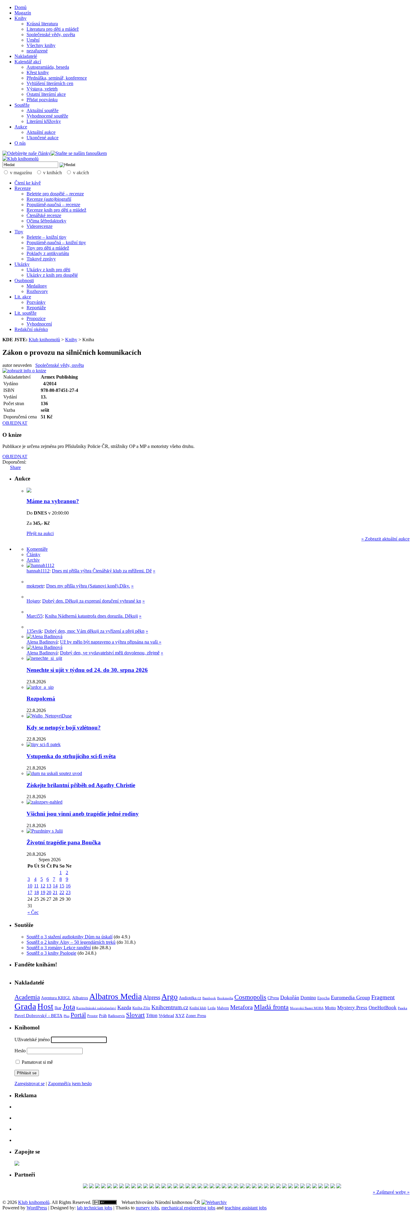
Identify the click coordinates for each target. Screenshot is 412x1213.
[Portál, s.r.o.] (91, 1186)
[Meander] (332, 1186)
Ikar (58, 1008)
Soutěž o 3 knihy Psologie (51, 953)
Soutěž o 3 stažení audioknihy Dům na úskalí (70, 936)
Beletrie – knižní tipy (46, 237)
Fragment (383, 997)
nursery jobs (147, 1207)
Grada (25, 1006)
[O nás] (40, 565)
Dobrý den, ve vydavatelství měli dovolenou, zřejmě (110, 652)
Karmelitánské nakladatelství (96, 1008)
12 (42, 885)
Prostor (92, 1016)
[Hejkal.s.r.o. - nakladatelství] (200, 1186)
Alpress (151, 997)
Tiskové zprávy (41, 258)
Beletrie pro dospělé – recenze (55, 193)
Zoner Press (196, 1015)
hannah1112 (38, 570)
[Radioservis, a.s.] (103, 1186)
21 (55, 892)
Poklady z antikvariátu (48, 253)
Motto (330, 1007)
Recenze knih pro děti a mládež (56, 210)
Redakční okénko (31, 329)
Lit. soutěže (25, 313)
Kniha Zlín (141, 1008)
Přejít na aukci (40, 533)
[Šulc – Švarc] (296, 1186)
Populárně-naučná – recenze (53, 204)
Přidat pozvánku (42, 99)
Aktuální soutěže (43, 110)
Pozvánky (36, 302)
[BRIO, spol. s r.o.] (230, 1186)
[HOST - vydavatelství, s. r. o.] (151, 1186)
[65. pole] (97, 1186)
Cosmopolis (250, 997)
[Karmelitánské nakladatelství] (127, 1186)
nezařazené (37, 50)
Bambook (209, 998)
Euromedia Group (350, 997)
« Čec (33, 912)
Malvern (223, 1008)
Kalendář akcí (27, 61)
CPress (273, 997)
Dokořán (289, 997)
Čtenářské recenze (44, 215)
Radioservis (116, 1016)
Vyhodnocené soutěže (47, 115)
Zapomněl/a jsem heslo (70, 1083)
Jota (69, 1007)
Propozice (36, 318)
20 (48, 892)
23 (68, 892)
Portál (78, 1015)
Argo (169, 996)
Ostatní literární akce (46, 94)
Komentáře (37, 549)
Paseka (402, 1008)
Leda (212, 1008)
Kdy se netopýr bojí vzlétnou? (64, 727)
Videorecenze (39, 226)
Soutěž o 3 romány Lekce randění (59, 947)
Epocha (323, 998)
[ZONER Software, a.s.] (278, 1186)
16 (68, 885)
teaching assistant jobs (246, 1207)
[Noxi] (236, 1186)
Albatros (80, 997)
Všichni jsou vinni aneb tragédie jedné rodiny (83, 814)
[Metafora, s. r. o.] (85, 1186)
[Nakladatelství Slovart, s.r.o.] (206, 1186)
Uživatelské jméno (32, 1039)
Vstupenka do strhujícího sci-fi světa (71, 756)
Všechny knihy (41, 45)
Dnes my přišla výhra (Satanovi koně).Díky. (88, 585)
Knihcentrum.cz (169, 1007)
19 (42, 892)
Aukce (20, 126)
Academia (27, 997)
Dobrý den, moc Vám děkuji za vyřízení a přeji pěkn (94, 631)
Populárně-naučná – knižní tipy (56, 242)
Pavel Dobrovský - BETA (38, 1015)
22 (61, 892)
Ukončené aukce (43, 137)
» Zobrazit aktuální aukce (385, 538)
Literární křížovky (44, 121)
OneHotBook (383, 1007)
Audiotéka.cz (190, 998)
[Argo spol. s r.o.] (169, 1186)
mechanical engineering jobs (188, 1207)
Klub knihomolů (44, 339)
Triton (151, 1015)
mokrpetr (35, 585)
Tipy (18, 231)
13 (48, 885)
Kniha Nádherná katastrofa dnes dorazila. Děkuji (91, 616)
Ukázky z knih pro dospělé (52, 275)
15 (61, 885)
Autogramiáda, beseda (48, 67)
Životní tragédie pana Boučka (64, 842)
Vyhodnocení (39, 323)
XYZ (180, 1015)
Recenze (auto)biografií (49, 199)
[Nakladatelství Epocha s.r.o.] (338, 1186)
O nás (20, 143)
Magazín (22, 12)
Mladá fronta (271, 1007)
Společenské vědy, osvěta (51, 34)
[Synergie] (218, 1186)
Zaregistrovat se (29, 1083)
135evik (34, 631)
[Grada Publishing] (248, 1186)
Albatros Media (115, 996)
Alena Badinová (42, 641)
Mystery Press (352, 1007)
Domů (20, 7)
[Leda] (121, 1186)
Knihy (20, 18)
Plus (66, 1016)
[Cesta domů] (157, 1186)
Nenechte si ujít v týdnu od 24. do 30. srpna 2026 (87, 670)
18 (36, 892)
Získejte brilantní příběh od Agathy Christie (81, 785)
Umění (33, 40)
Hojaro (33, 600)
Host (45, 1006)
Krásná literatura (42, 23)
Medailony (37, 285)
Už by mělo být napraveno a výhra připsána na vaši (109, 641)
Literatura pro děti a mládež (53, 29)
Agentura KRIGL (56, 997)
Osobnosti (24, 280)
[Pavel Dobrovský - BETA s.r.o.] (314, 1186)
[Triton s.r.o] (242, 1186)
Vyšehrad (166, 1015)
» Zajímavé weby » (391, 1192)
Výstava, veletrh (42, 88)
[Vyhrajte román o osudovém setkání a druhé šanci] (31, 611)
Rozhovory (37, 291)
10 (29, 885)
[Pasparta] (187, 1186)
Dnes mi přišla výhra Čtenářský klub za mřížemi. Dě (102, 570)
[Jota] (290, 1186)
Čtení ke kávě (27, 182)
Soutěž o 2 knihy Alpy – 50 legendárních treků (71, 942)
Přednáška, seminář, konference (57, 77)
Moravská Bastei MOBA (307, 1008)
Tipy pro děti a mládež (48, 247)
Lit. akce (22, 296)
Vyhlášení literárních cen (50, 83)
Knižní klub (197, 1008)
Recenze (22, 188)
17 (29, 892)
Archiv (33, 559)
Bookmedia (225, 998)
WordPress (37, 1207)
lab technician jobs (94, 1207)
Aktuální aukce (41, 132)
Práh (103, 1015)
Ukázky (22, 264)
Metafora (241, 1007)
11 (36, 885)
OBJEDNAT (14, 423)
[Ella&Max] (302, 1186)
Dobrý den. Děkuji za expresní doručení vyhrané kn (91, 600)
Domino (308, 997)
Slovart (135, 1015)
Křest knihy (38, 72)
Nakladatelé (25, 56)
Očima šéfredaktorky (46, 220)
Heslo (20, 1050)
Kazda (124, 1007)
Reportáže (36, 307)
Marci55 (35, 616)
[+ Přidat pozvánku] (16, 1164)
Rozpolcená (41, 698)
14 (55, 885)
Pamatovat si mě (37, 1062)
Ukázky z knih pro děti (48, 269)
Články (33, 554)
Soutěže (22, 105)
